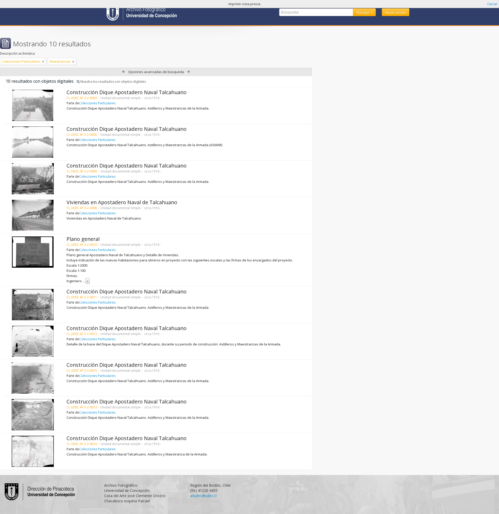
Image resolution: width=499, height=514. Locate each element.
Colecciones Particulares (97, 103)
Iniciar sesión (395, 12)
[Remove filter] (43, 61)
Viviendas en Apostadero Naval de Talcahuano (122, 202)
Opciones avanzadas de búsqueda (156, 71)
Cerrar (492, 4)
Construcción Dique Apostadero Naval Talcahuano (127, 92)
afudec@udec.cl (203, 495)
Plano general (83, 238)
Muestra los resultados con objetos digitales (113, 81)
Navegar (363, 12)
